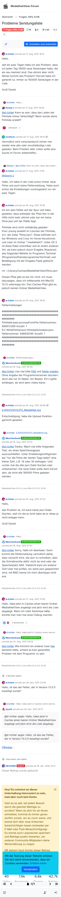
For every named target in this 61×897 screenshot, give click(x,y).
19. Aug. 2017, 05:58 (23, 367)
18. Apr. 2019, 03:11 (46, 766)
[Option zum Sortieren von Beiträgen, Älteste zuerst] (6, 44)
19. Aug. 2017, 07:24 (35, 499)
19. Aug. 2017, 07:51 (22, 545)
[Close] (55, 789)
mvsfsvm (10, 137)
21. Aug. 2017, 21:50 (35, 599)
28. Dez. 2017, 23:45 (36, 682)
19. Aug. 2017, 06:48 (36, 405)
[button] (4, 893)
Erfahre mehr (38, 863)
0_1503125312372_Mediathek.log (21, 410)
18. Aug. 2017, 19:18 (35, 300)
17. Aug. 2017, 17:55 (35, 171)
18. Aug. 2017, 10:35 (35, 205)
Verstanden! (31, 869)
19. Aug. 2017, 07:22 (22, 442)
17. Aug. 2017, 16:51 (36, 137)
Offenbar (7, 747)
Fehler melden (50, 371)
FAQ (33, 371)
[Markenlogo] (5, 6)
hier (53, 646)
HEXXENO (11, 766)
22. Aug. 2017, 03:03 (23, 641)
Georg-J (10, 107)
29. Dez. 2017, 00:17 (33, 709)
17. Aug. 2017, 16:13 (35, 54)
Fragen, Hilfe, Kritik (14, 30)
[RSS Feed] (4, 34)
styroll (9, 709)
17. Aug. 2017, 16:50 (35, 107)
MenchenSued (13, 363)
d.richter (10, 54)
